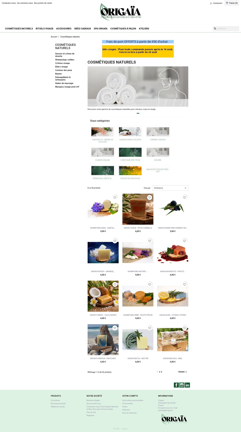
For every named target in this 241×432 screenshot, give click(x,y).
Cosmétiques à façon (123, 28)
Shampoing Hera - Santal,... (103, 228)
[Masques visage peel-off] (157, 166)
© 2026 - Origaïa (120, 429)
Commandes (127, 404)
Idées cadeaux (82, 28)
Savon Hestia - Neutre (138, 358)
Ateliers (144, 28)
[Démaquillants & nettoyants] (102, 170)
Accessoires (63, 28)
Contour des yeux (63, 70)
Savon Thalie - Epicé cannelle (138, 228)
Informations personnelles (132, 400)
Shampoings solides (64, 59)
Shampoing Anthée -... (138, 271)
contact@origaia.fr (165, 410)
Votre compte (130, 396)
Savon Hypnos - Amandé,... (103, 271)
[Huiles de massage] (130, 170)
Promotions (55, 400)
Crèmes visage (62, 63)
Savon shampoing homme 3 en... (173, 228)
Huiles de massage (64, 83)
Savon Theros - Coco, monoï (103, 315)
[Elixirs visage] (102, 152)
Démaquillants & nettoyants (63, 78)
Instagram (181, 385)
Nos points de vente (43, 3)
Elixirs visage (61, 67)
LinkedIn (187, 385)
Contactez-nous (9, 3)
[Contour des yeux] (130, 152)
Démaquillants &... (103, 178)
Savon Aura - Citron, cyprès (172, 315)
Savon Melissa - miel (172, 358)
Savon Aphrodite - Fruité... (172, 271)
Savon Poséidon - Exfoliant (103, 358)
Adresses (126, 410)
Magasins (90, 415)
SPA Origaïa (100, 28)
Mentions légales (93, 400)
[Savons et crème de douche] (102, 132)
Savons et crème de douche (64, 54)
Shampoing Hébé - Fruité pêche (138, 315)
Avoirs (124, 407)
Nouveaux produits (58, 404)
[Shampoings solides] (130, 132)
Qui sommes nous (25, 3)
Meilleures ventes (58, 407)
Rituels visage (44, 28)
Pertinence (170, 188)
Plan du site (91, 412)
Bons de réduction (129, 413)
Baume (58, 74)
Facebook (176, 385)
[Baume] (157, 152)
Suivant (183, 371)
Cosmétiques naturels (19, 28)
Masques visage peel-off (67, 87)
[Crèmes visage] (157, 132)
